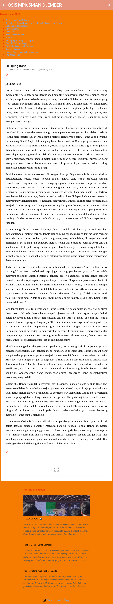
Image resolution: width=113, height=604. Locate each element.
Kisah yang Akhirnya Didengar (19, 40)
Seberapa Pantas (13, 48)
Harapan (9, 37)
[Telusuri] (66, 5)
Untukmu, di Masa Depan (17, 25)
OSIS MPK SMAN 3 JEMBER (35, 5)
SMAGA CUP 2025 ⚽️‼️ (34, 519)
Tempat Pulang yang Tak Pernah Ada (22, 51)
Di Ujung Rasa (12, 28)
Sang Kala (10, 31)
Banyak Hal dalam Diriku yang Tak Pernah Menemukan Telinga (34, 22)
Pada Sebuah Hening (15, 34)
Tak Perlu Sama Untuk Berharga (20, 46)
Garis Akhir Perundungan (17, 43)
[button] (7, 75)
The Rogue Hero (13, 54)
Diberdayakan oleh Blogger (58, 600)
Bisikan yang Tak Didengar (17, 19)
